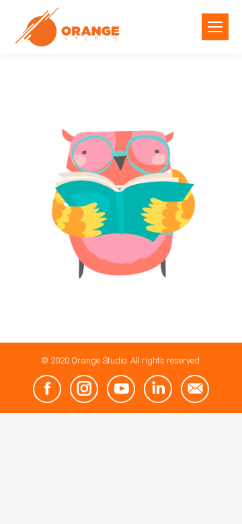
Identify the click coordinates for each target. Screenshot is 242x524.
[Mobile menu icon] (215, 26)
